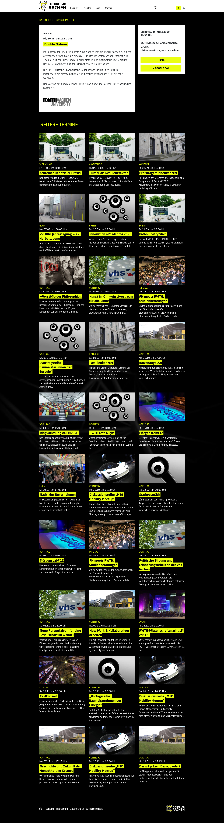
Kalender (74, 8)
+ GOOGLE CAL (161, 68)
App (98, 8)
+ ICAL (161, 60)
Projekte (87, 8)
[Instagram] (155, 8)
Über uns (109, 8)
